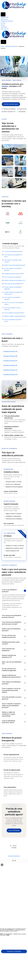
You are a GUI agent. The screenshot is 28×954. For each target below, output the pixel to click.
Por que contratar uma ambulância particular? (13, 269)
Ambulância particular (7, 21)
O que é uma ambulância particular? (13, 251)
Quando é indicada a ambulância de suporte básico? (13, 293)
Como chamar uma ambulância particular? (12, 298)
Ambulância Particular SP (10, 351)
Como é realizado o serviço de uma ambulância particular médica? (11, 690)
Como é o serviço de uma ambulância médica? (13, 303)
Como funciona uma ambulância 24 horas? (13, 255)
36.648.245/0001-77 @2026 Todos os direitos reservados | (13, 934)
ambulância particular (11, 46)
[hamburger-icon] (3, 14)
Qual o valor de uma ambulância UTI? (13, 283)
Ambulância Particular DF (10, 365)
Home (2, 46)
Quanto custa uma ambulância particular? (14, 265)
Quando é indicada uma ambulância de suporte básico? (11, 676)
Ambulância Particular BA (10, 374)
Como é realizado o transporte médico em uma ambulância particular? (11, 705)
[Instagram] (13, 861)
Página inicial (4, 17)
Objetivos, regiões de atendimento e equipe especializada (8, 714)
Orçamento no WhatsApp (14, 951)
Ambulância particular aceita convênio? (14, 273)
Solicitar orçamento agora (11, 104)
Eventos (3, 23)
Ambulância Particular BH (10, 356)
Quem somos (4, 19)
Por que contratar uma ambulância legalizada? (13, 288)
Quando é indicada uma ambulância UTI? (14, 280)
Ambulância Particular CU (10, 370)
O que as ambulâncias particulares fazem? (13, 320)
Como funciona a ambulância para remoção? (13, 261)
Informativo (4, 27)
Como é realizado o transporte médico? (14, 312)
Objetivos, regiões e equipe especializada (14, 316)
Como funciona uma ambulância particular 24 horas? (11, 616)
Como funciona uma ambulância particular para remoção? (11, 623)
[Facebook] (15, 861)
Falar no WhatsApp (14, 830)
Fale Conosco (5, 29)
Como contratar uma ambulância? (12, 277)
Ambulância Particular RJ (10, 360)
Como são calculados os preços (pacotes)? (12, 308)
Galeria (3, 25)
